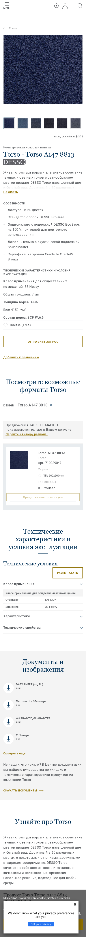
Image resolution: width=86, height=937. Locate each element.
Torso (13, 28)
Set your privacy (41, 924)
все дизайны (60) (68, 136)
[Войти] (65, 6)
